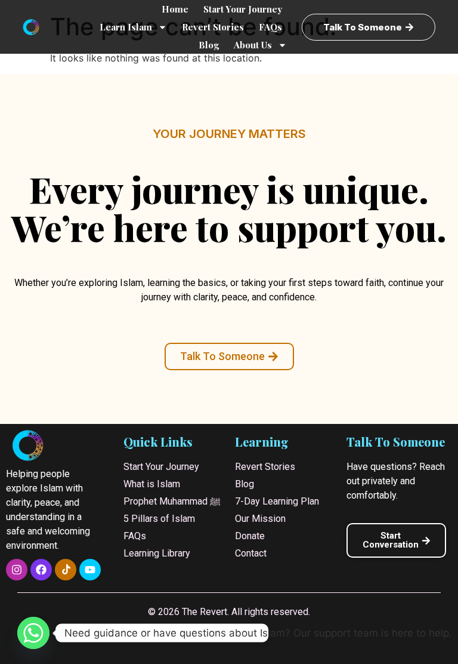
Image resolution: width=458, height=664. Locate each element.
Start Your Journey (242, 9)
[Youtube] (90, 569)
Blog (209, 45)
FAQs (270, 27)
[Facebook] (41, 569)
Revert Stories (213, 27)
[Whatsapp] (33, 633)
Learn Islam (126, 27)
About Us (253, 45)
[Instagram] (16, 569)
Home (175, 9)
